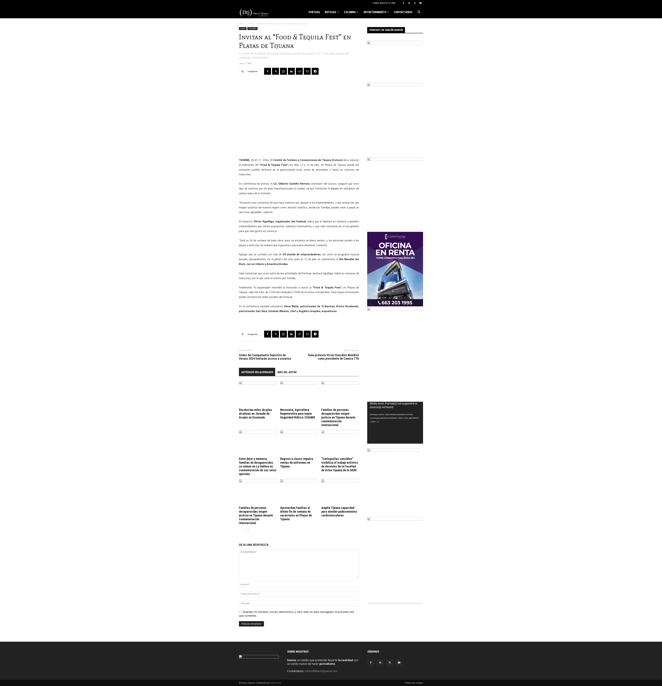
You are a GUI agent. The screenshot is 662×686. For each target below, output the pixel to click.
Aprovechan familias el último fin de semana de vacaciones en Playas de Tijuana (296, 513)
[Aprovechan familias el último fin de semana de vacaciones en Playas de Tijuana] (299, 492)
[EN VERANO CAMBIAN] (395, 519)
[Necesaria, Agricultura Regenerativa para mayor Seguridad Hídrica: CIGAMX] (299, 394)
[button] (419, 12)
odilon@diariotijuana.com (321, 671)
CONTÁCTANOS (403, 12)
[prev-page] (241, 530)
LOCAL (250, 23)
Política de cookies (414, 682)
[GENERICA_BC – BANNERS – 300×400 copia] (393, 450)
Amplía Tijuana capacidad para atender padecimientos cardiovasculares (339, 511)
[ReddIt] (299, 71)
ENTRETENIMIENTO (375, 12)
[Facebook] (403, 3)
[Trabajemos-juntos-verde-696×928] (395, 85)
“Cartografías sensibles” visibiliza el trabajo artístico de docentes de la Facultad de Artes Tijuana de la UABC (339, 464)
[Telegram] (315, 71)
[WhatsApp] (283, 71)
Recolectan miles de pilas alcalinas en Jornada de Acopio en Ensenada (255, 413)
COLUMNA (350, 12)
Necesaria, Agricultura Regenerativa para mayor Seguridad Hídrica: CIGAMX (297, 413)
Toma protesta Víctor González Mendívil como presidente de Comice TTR (333, 356)
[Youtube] (420, 3)
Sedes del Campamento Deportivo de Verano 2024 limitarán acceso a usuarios (265, 356)
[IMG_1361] (395, 160)
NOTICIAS (330, 12)
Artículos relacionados (257, 372)
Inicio (241, 23)
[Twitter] (414, 3)
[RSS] (409, 3)
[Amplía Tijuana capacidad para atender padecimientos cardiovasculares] (340, 492)
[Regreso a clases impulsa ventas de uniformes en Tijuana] (299, 443)
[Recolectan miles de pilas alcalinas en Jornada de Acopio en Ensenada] (258, 394)
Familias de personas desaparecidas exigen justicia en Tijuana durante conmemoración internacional (338, 417)
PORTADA (314, 12)
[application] (395, 423)
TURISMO (252, 28)
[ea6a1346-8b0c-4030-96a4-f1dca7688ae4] (395, 310)
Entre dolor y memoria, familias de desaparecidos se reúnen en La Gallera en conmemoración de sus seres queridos (257, 466)
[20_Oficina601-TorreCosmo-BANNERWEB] (395, 305)
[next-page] (246, 530)
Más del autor (286, 372)
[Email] (307, 71)
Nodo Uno (276, 682)
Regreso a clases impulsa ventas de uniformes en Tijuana (296, 462)
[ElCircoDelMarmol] (395, 43)
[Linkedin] (291, 71)
